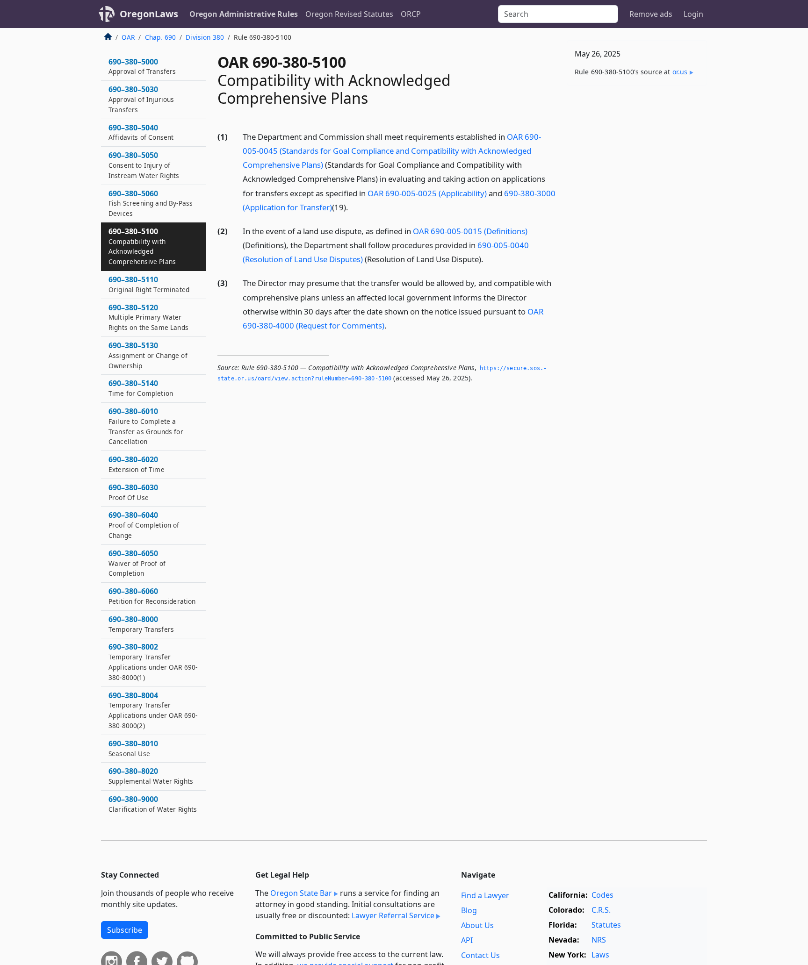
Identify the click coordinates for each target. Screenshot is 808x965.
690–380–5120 (148, 317)
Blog (469, 910)
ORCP (411, 14)
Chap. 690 (160, 37)
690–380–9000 (152, 804)
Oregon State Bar (301, 893)
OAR (128, 37)
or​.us (680, 71)
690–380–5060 (150, 203)
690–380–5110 (148, 284)
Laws (600, 955)
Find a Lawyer (485, 895)
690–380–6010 (145, 426)
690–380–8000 (141, 624)
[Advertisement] (637, 239)
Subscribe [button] (124, 930)
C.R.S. (601, 910)
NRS (599, 940)
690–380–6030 (133, 492)
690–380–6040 (144, 525)
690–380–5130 (148, 355)
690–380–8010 (133, 748)
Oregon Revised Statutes (349, 14)
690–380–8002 (152, 661)
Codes (602, 895)
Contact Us (480, 955)
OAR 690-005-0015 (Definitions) (470, 231)
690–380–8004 (152, 710)
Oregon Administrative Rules (243, 14)
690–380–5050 (143, 165)
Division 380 (205, 37)
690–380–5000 (142, 66)
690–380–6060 (151, 596)
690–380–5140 (140, 388)
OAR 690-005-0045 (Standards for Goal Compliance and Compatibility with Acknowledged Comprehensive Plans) (392, 150)
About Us (477, 925)
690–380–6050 (137, 563)
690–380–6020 (136, 464)
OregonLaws (149, 13)
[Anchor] (353, 207)
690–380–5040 (140, 132)
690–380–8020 (150, 776)
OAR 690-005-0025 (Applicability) (427, 193)
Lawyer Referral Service (393, 915)
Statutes (606, 925)
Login (693, 14)
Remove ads (650, 14)
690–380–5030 (141, 99)
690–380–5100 (142, 246)
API (467, 940)
